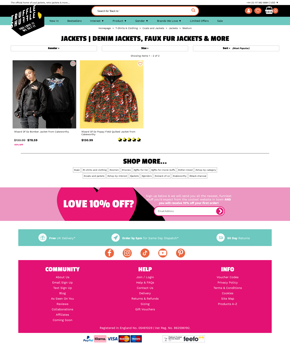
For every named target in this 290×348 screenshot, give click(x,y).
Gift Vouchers (145, 309)
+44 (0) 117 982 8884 (258, 2)
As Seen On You (62, 298)
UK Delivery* (62, 238)
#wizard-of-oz (162, 176)
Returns (238, 238)
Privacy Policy (228, 282)
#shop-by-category (206, 170)
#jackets (134, 176)
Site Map (227, 298)
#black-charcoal (197, 176)
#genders (147, 176)
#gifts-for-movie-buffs (163, 170)
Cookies (227, 293)
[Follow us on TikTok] (145, 253)
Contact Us (145, 287)
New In (54, 20)
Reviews (62, 303)
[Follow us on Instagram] (127, 253)
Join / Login (145, 277)
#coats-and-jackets (94, 176)
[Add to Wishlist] (73, 63)
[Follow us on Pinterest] (180, 253)
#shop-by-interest (117, 176)
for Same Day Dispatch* (150, 238)
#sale (77, 170)
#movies (126, 170)
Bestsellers (74, 20)
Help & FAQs (145, 282)
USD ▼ (274, 2)
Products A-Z (227, 303)
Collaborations (62, 309)
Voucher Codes (227, 277)
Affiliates (62, 314)
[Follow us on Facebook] (109, 253)
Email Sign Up (62, 282)
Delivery (145, 293)
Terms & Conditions (227, 287)
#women (114, 170)
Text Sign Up (62, 287)
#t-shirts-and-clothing (95, 170)
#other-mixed (185, 170)
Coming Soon (62, 320)
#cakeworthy (179, 176)
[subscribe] (220, 211)
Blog (62, 293)
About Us (62, 277)
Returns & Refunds (145, 298)
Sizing (145, 303)
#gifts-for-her (141, 170)
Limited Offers (199, 20)
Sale (220, 20)
